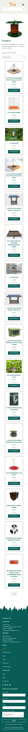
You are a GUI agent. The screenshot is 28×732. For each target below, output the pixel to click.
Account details (7, 666)
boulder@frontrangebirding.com (11, 642)
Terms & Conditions (17, 724)
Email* (4, 704)
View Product (14, 90)
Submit (14, 720)
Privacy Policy (8, 724)
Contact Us (6, 681)
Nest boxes (6, 663)
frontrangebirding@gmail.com (11, 630)
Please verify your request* (8, 711)
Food (4, 656)
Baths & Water (6, 652)
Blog (4, 677)
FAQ (4, 674)
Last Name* (5, 698)
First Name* (5, 692)
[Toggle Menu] (4, 4)
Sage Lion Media (21, 729)
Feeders (5, 649)
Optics (4, 659)
